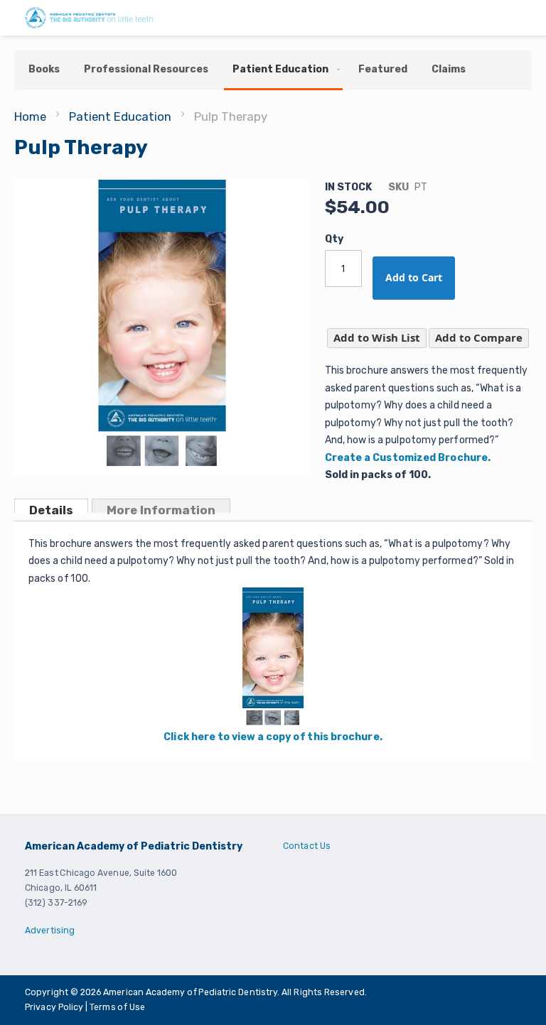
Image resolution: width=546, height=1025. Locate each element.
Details (51, 508)
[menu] (273, 70)
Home (30, 116)
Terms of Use (117, 1007)
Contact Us (307, 846)
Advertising (50, 930)
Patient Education (120, 116)
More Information (161, 508)
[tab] (51, 506)
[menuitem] (44, 69)
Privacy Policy (55, 1007)
